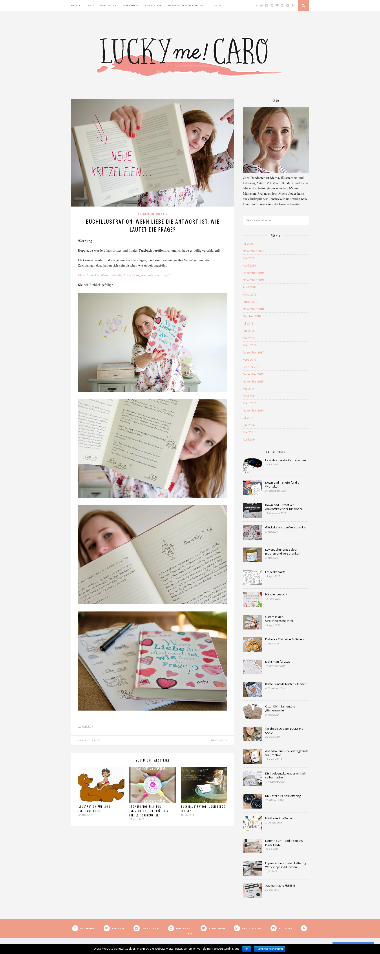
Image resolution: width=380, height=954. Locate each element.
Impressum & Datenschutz (188, 5)
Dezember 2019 (253, 273)
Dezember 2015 (253, 374)
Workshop (130, 5)
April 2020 (249, 265)
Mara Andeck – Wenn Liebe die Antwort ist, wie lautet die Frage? (124, 275)
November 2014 (253, 410)
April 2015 (249, 396)
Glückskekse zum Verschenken (286, 527)
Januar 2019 (250, 302)
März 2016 (249, 360)
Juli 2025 (248, 244)
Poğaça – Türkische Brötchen (284, 639)
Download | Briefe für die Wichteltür (282, 484)
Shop (218, 5)
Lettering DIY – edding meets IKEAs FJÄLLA (284, 843)
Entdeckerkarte (275, 572)
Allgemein (146, 214)
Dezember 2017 (253, 352)
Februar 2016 (251, 367)
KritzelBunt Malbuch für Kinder (285, 684)
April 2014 (249, 439)
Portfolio (108, 5)
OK (246, 948)
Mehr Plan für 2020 (277, 662)
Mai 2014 (248, 432)
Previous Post (90, 740)
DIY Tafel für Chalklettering (283, 796)
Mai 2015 (248, 389)
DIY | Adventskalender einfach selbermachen (285, 775)
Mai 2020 (248, 258)
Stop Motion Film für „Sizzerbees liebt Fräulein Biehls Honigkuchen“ (148, 811)
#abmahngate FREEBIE (280, 885)
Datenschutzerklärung (269, 948)
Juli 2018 (248, 323)
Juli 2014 (248, 418)
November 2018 (253, 309)
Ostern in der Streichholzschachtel (279, 619)
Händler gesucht (276, 594)
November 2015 (253, 381)
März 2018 (249, 345)
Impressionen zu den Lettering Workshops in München (285, 865)
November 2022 (253, 251)
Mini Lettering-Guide (278, 818)
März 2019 (249, 294)
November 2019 (253, 280)
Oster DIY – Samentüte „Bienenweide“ (280, 708)
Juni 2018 (248, 331)
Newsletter (153, 5)
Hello (75, 5)
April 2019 (249, 287)
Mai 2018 (248, 338)
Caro (90, 5)
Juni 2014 (248, 425)
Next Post (218, 740)
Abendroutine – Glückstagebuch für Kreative (286, 753)
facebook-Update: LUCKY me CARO (284, 731)
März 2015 (249, 403)
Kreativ (161, 214)
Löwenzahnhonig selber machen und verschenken (282, 551)
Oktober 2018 (252, 316)
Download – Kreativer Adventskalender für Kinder (283, 507)
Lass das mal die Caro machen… (286, 460)
